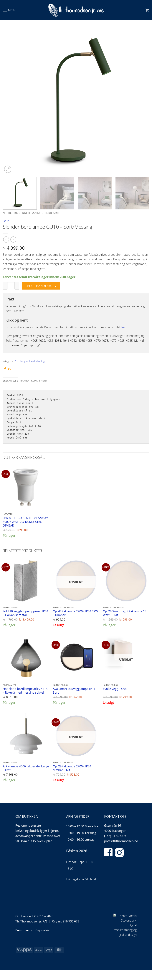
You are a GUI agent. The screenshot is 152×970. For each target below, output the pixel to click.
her (123, 327)
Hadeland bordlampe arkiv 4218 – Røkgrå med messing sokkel (25, 691)
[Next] (141, 100)
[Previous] (10, 100)
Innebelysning (31, 213)
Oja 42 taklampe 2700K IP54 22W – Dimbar (75, 613)
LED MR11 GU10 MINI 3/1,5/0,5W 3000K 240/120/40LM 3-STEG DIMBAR (25, 521)
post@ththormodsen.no (121, 841)
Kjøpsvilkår (42, 930)
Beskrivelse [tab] (10, 380)
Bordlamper (53, 213)
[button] (9, 10)
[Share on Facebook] (5, 369)
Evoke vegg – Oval (115, 689)
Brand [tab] (24, 380)
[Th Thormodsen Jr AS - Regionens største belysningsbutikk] (76, 10)
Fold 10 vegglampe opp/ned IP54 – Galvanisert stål (25, 613)
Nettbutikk (10, 213)
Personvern (23, 930)
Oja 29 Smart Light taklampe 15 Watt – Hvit (124, 613)
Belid (6, 221)
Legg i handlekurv (41, 286)
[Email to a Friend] (9, 369)
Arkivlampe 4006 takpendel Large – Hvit (26, 768)
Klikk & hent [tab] (39, 380)
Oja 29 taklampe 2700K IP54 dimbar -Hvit (72, 768)
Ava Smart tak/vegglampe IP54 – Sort (75, 691)
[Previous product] (13, 239)
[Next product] (6, 239)
